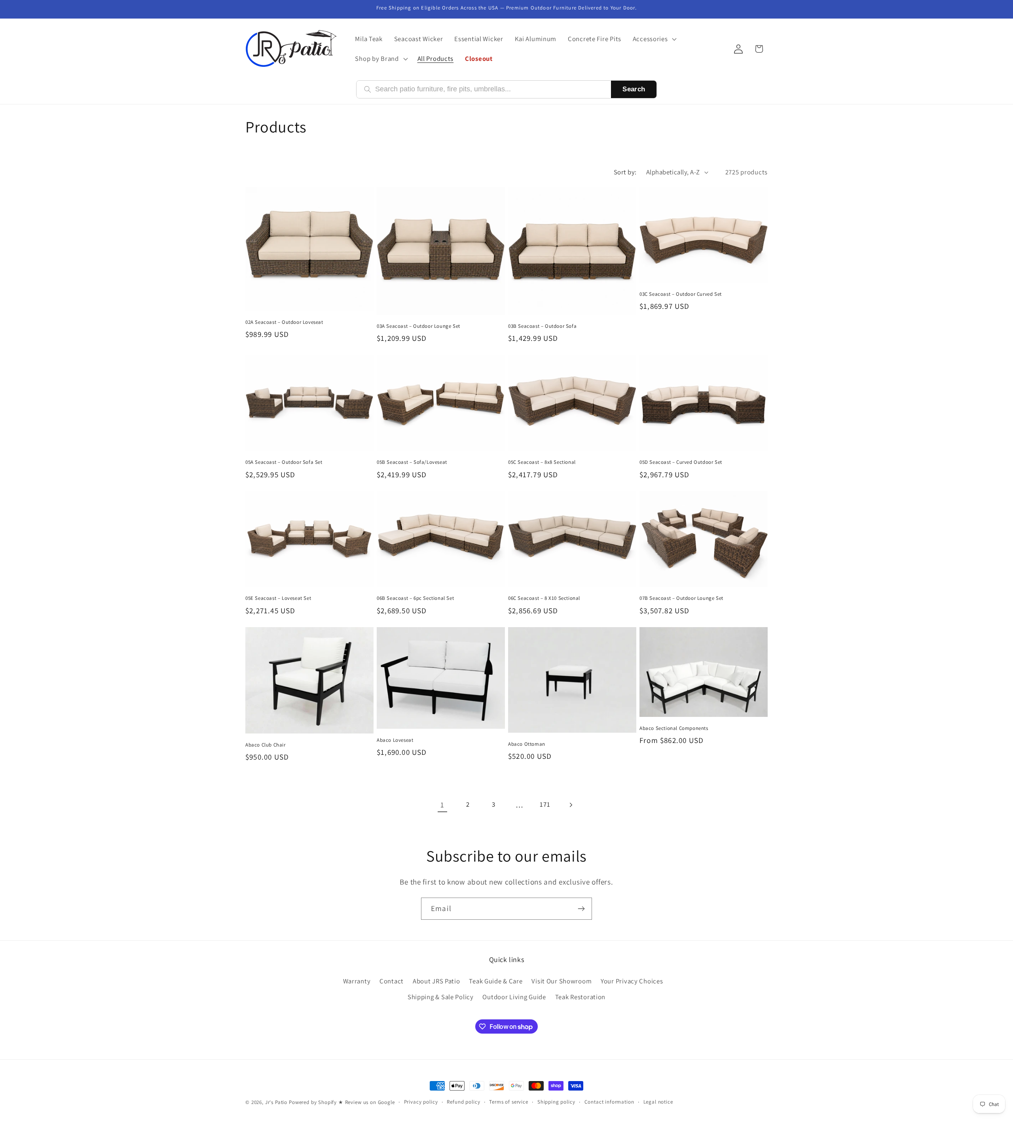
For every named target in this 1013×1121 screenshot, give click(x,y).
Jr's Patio (276, 1102)
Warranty (357, 981)
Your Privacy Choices (632, 981)
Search (633, 89)
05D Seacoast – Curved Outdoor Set (680, 462)
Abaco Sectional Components (673, 728)
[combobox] (489, 89)
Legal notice (658, 1101)
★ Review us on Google (366, 1102)
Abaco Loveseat (395, 740)
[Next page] (570, 804)
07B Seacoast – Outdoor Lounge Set (681, 598)
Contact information (609, 1101)
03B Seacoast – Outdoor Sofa (542, 326)
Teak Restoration (580, 996)
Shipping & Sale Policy (441, 996)
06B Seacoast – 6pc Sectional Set (415, 598)
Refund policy (463, 1101)
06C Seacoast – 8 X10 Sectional (544, 598)
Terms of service (508, 1101)
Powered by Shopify (313, 1102)
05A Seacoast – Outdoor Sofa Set (283, 462)
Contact (391, 981)
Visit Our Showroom (561, 981)
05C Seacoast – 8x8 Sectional (542, 462)
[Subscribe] (581, 909)
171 (545, 804)
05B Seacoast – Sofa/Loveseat (412, 462)
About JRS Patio (436, 981)
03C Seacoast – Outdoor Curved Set (680, 294)
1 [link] (442, 805)
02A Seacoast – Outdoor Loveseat (284, 322)
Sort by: (625, 172)
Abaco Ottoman (526, 744)
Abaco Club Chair (265, 745)
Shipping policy (556, 1101)
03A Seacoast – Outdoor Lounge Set (418, 326)
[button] (654, 39)
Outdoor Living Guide (514, 996)
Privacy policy (421, 1101)
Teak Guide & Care (495, 981)
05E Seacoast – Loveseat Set (278, 598)
